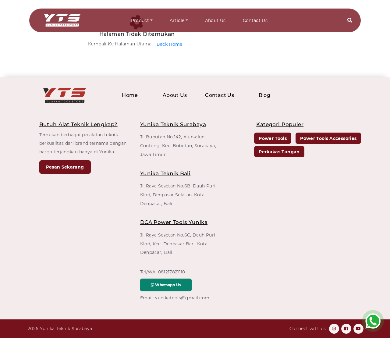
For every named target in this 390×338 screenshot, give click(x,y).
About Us (215, 20)
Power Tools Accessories (328, 138)
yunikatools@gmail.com (182, 298)
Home (130, 95)
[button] (349, 20)
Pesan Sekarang (65, 167)
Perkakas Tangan (279, 152)
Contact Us (255, 20)
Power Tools (273, 138)
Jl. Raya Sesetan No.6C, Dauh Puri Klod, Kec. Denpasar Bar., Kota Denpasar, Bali (177, 243)
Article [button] (177, 20)
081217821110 (171, 272)
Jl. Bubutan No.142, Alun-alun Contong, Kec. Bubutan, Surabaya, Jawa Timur (178, 145)
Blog (265, 95)
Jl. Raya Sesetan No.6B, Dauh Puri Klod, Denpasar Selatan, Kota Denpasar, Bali (178, 194)
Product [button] (140, 20)
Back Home (170, 44)
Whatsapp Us (167, 285)
